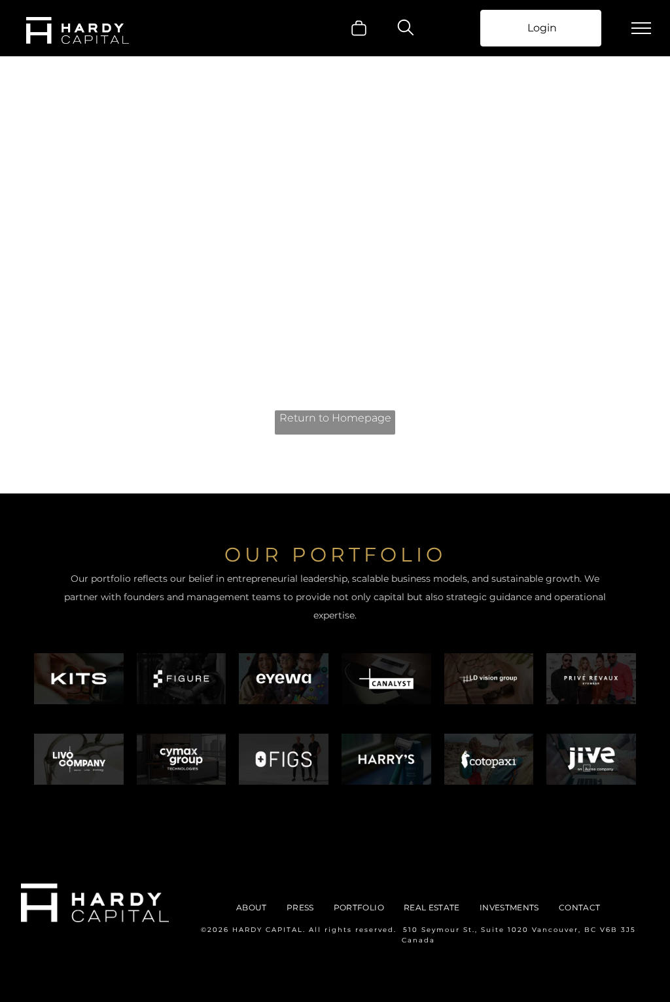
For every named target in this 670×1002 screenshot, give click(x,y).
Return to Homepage (335, 418)
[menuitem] (251, 908)
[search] (405, 29)
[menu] (641, 28)
